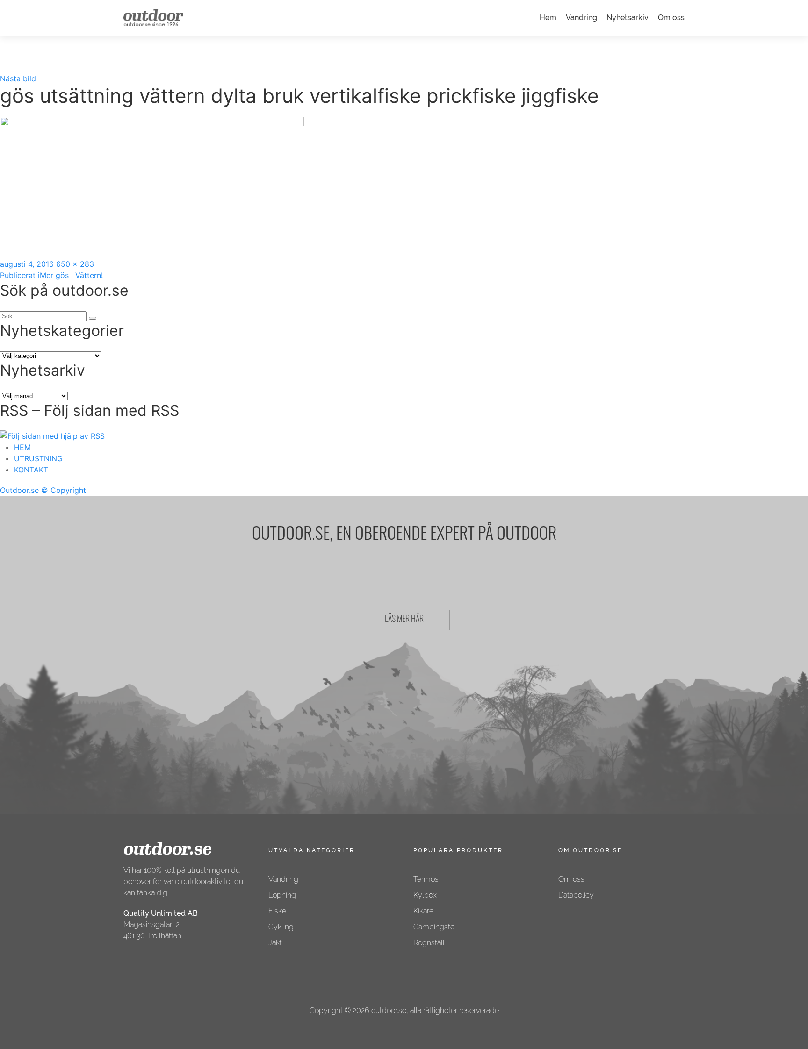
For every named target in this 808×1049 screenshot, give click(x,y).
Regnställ (429, 942)
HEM (22, 447)
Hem (548, 17)
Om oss (671, 17)
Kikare (423, 910)
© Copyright (63, 490)
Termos (426, 879)
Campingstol (434, 926)
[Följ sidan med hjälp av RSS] (52, 435)
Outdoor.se (19, 490)
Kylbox (425, 895)
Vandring (581, 17)
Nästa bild (18, 78)
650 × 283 (75, 264)
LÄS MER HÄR (404, 620)
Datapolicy (576, 895)
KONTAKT (31, 469)
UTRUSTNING (38, 458)
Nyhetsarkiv (627, 17)
